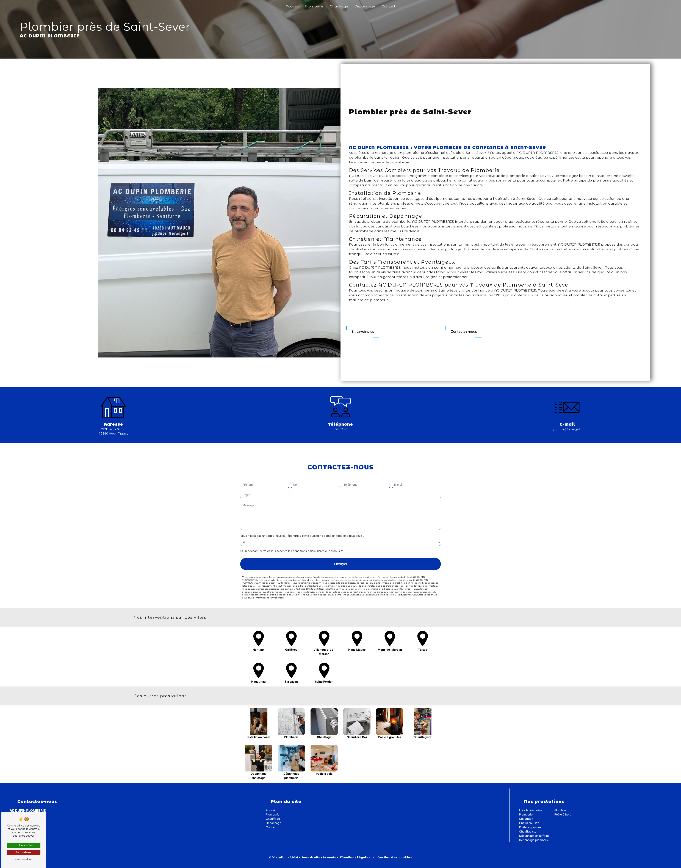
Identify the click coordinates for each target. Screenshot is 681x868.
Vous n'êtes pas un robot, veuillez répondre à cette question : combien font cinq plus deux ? (302, 535)
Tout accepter (23, 845)
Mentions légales (355, 857)
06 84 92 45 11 (340, 429)
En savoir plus (362, 331)
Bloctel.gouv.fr (403, 594)
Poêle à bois (562, 814)
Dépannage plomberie (534, 840)
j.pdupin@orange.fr (567, 429)
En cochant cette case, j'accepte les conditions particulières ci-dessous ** (293, 551)
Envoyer (340, 564)
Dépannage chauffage (534, 835)
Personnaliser (24, 859)
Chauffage (339, 6)
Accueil (292, 6)
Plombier (560, 810)
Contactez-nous (464, 331)
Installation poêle (530, 810)
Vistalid (279, 857)
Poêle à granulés (530, 827)
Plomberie (314, 6)
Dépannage (365, 6)
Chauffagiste (527, 831)
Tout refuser (23, 852)
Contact (388, 6)
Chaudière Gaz (529, 823)
